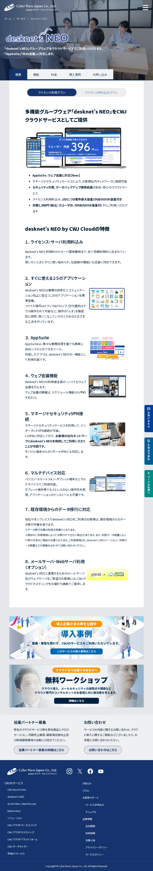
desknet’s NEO (15, 796)
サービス (21, 18)
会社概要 (90, 826)
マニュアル (90, 812)
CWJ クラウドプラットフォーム (22, 839)
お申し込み (100, 74)
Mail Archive (14, 811)
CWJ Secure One (16, 789)
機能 (36, 74)
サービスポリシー (94, 854)
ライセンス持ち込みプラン (101, 92)
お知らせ (87, 783)
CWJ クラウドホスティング (20, 832)
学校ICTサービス (16, 853)
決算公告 (90, 840)
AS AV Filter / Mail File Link (21, 804)
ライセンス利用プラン (51, 92)
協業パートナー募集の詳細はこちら (41, 750)
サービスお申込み (94, 804)
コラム (85, 790)
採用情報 (90, 833)
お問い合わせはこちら (103, 750)
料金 (54, 74)
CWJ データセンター (17, 846)
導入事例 (75, 74)
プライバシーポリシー (96, 847)
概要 (18, 74)
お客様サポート (90, 797)
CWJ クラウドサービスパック (22, 825)
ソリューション (14, 818)
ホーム (7, 18)
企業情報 (87, 819)
